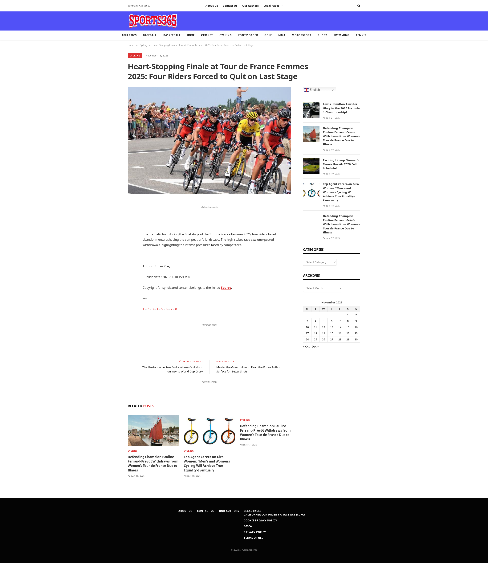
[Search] (358, 6)
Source (226, 288)
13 (331, 327)
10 (307, 327)
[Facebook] (114, 212)
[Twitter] (114, 222)
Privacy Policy (255, 532)
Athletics (129, 35)
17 (307, 333)
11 (315, 327)
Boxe (191, 35)
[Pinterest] (114, 242)
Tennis (361, 35)
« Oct (306, 346)
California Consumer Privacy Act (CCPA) (274, 514)
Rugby (322, 35)
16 (356, 327)
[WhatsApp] (114, 300)
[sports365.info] (153, 21)
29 (347, 339)
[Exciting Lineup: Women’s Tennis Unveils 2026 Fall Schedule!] (311, 166)
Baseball (150, 35)
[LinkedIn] (114, 232)
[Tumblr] (114, 261)
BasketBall (172, 35)
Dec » (315, 346)
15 (347, 327)
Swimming (341, 35)
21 (339, 333)
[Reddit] (114, 271)
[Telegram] (114, 290)
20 (331, 333)
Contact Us (230, 5)
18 (315, 333)
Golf (268, 35)
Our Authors (250, 5)
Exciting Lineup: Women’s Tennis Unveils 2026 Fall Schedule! (341, 164)
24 (307, 339)
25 (315, 339)
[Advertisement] (266, 20)
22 (347, 333)
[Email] (114, 251)
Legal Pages (271, 5)
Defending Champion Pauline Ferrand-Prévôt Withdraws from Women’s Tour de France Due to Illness (153, 463)
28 (339, 339)
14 (339, 327)
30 (356, 339)
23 (356, 333)
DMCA (248, 526)
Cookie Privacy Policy (260, 520)
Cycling (225, 35)
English (314, 90)
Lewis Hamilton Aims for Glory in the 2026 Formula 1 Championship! (341, 108)
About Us (211, 5)
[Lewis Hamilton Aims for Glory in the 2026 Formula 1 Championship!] (311, 110)
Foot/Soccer (248, 35)
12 (323, 327)
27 (331, 339)
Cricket (207, 35)
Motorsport (301, 35)
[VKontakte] (114, 281)
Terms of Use (253, 538)
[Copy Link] (114, 310)
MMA (281, 35)
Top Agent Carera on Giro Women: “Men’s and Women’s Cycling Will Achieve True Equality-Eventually (207, 463)
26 (323, 339)
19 (323, 333)
